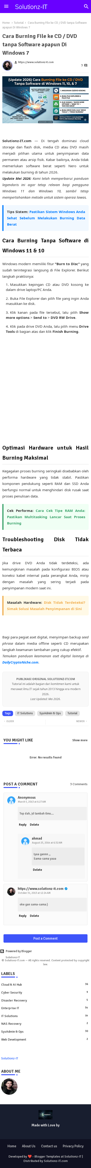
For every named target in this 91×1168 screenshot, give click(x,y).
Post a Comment (45, 938)
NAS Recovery (44, 1024)
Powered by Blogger (19, 951)
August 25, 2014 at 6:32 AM (47, 842)
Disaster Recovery (44, 1000)
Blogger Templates (47, 1156)
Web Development (44, 1039)
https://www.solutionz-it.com (40, 889)
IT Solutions (25, 713)
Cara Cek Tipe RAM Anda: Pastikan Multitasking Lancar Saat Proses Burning (46, 516)
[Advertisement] (45, 388)
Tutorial (19, 23)
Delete (34, 825)
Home (6, 23)
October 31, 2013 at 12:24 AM (34, 892)
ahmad (37, 838)
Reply (22, 825)
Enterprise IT (44, 1008)
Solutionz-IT (9, 1058)
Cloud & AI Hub (44, 985)
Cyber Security (44, 992)
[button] (86, 6)
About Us (28, 1146)
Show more (80, 740)
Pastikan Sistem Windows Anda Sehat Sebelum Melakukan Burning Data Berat (46, 218)
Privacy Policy (73, 1146)
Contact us (49, 1146)
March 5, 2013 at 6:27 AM (32, 801)
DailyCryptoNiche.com (20, 662)
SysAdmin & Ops (50, 713)
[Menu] (6, 6)
